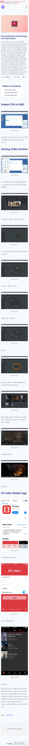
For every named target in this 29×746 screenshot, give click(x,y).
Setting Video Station (11, 92)
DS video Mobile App (11, 95)
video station (9, 715)
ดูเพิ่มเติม (17, 3)
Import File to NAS (10, 90)
